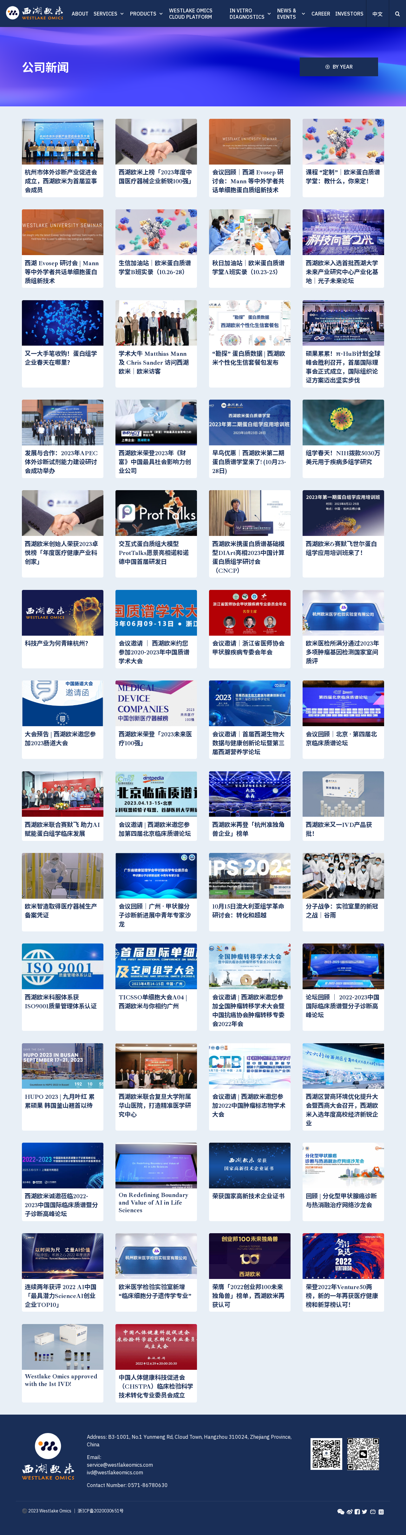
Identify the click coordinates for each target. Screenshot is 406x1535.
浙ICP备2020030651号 (101, 1511)
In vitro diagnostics (247, 13)
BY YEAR (343, 67)
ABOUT (80, 13)
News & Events (286, 13)
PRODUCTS (143, 13)
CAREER (320, 13)
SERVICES (105, 13)
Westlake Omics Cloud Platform (191, 13)
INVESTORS (349, 13)
